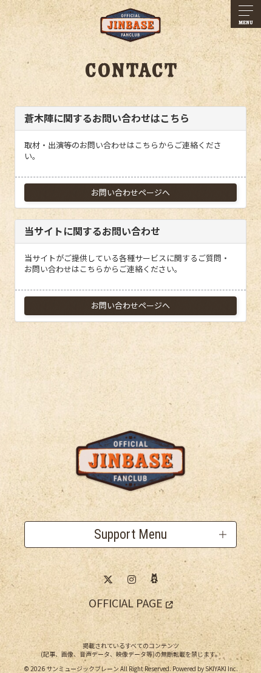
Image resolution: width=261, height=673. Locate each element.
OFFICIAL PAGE (126, 602)
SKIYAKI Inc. (221, 668)
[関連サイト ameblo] (154, 579)
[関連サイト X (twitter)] (108, 579)
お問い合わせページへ (130, 192)
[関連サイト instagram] (131, 579)
